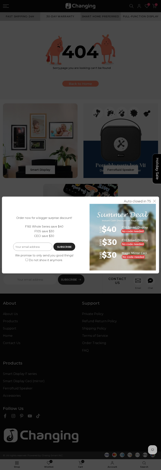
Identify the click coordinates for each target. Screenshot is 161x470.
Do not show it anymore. (46, 260)
